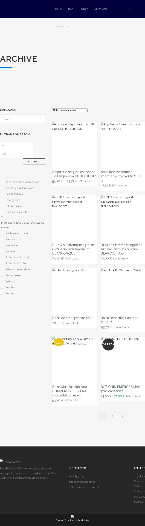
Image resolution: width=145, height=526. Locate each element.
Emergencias (12, 200)
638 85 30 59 (77, 476)
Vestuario (10, 293)
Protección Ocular (15, 263)
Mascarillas (11, 245)
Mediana (10, 251)
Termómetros (13, 275)
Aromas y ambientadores (19, 188)
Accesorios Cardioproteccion (22, 182)
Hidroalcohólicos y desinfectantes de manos (22, 225)
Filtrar (33, 161)
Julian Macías (82, 520)
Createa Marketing (65, 520)
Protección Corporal (17, 257)
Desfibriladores (14, 194)
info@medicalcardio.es (82, 481)
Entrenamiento (13, 206)
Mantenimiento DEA (16, 233)
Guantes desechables (17, 212)
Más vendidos (13, 239)
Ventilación (11, 287)
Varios (9, 281)
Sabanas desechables (17, 269)
